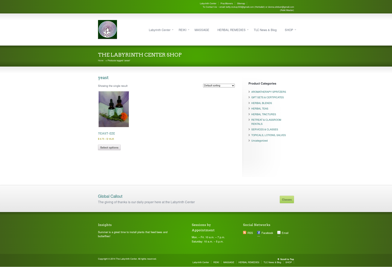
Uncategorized (259, 140)
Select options (109, 147)
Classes (287, 199)
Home (101, 60)
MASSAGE (202, 30)
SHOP (289, 30)
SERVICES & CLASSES (264, 129)
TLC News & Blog (265, 30)
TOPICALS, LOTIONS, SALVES (268, 135)
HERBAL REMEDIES (231, 30)
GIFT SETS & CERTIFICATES (267, 97)
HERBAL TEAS (259, 108)
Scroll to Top (287, 259)
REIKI (182, 30)
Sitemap (241, 3)
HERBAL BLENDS (261, 103)
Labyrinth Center (208, 3)
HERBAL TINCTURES (263, 114)
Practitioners (226, 3)
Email (285, 233)
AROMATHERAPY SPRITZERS (268, 91)
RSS (250, 233)
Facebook (267, 233)
